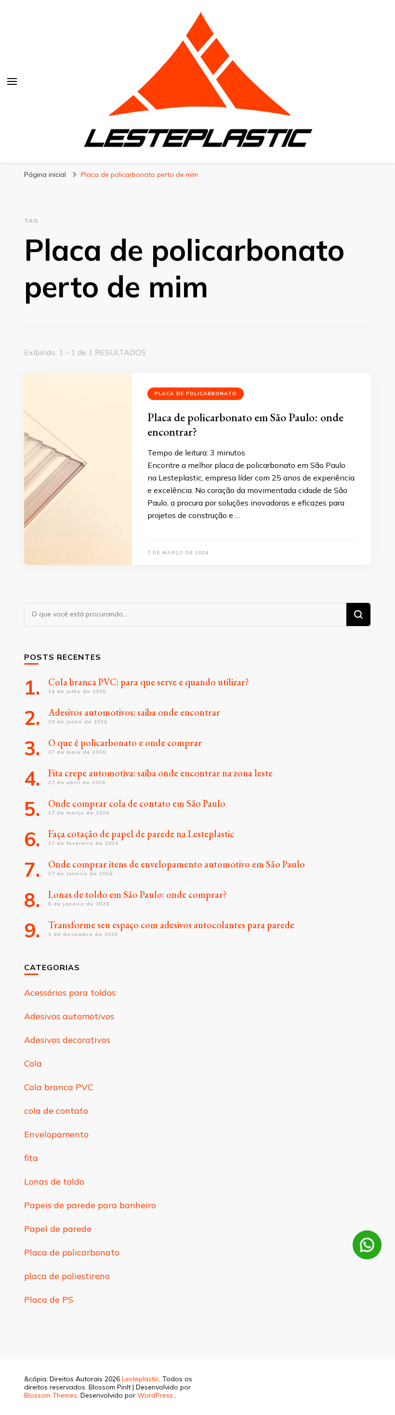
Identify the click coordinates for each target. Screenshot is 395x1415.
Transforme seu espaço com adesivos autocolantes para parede (172, 925)
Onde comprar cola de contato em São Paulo (136, 803)
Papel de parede (58, 1228)
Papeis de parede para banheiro (90, 1205)
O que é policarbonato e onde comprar (125, 742)
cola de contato (56, 1110)
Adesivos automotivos (69, 1016)
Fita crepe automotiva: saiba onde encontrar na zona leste (160, 773)
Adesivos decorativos (67, 1039)
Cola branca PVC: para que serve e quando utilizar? (148, 682)
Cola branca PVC (58, 1087)
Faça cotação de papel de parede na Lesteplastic (141, 834)
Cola (33, 1063)
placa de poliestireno (67, 1276)
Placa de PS (48, 1299)
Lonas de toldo (54, 1181)
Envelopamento (56, 1134)
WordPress (155, 1395)
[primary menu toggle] (12, 81)
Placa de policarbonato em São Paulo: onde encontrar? (245, 424)
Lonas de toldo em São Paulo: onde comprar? (137, 894)
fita (31, 1157)
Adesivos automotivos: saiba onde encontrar (134, 712)
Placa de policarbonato (196, 393)
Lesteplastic (140, 1379)
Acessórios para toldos (70, 992)
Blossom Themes (50, 1395)
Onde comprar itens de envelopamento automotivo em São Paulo (176, 864)
